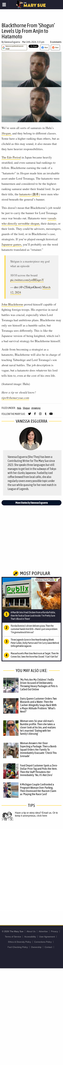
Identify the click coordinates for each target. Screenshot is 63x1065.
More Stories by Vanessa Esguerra (31, 502)
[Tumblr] (46, 415)
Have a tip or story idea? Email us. (33, 812)
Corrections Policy (43, 942)
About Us (31, 931)
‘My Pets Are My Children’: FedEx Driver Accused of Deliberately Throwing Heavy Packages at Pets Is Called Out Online (39, 684)
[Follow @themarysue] (30, 415)
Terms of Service (13, 936)
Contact (48, 947)
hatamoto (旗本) (29, 194)
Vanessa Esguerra (12, 42)
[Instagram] (40, 415)
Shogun (26, 408)
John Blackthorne (12, 304)
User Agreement (47, 936)
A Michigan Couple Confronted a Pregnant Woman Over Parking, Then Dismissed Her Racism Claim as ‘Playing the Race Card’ (38, 789)
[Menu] (4, 4)
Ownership (36, 947)
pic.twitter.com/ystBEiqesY (27, 280)
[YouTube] (51, 415)
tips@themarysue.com (15, 398)
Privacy (54, 931)
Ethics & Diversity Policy (19, 942)
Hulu (19, 408)
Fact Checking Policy (18, 947)
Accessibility (30, 936)
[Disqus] (31, 869)
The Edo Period (11, 157)
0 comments (55, 42)
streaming (36, 408)
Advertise (43, 931)
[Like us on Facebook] (35, 415)
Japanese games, (12, 244)
